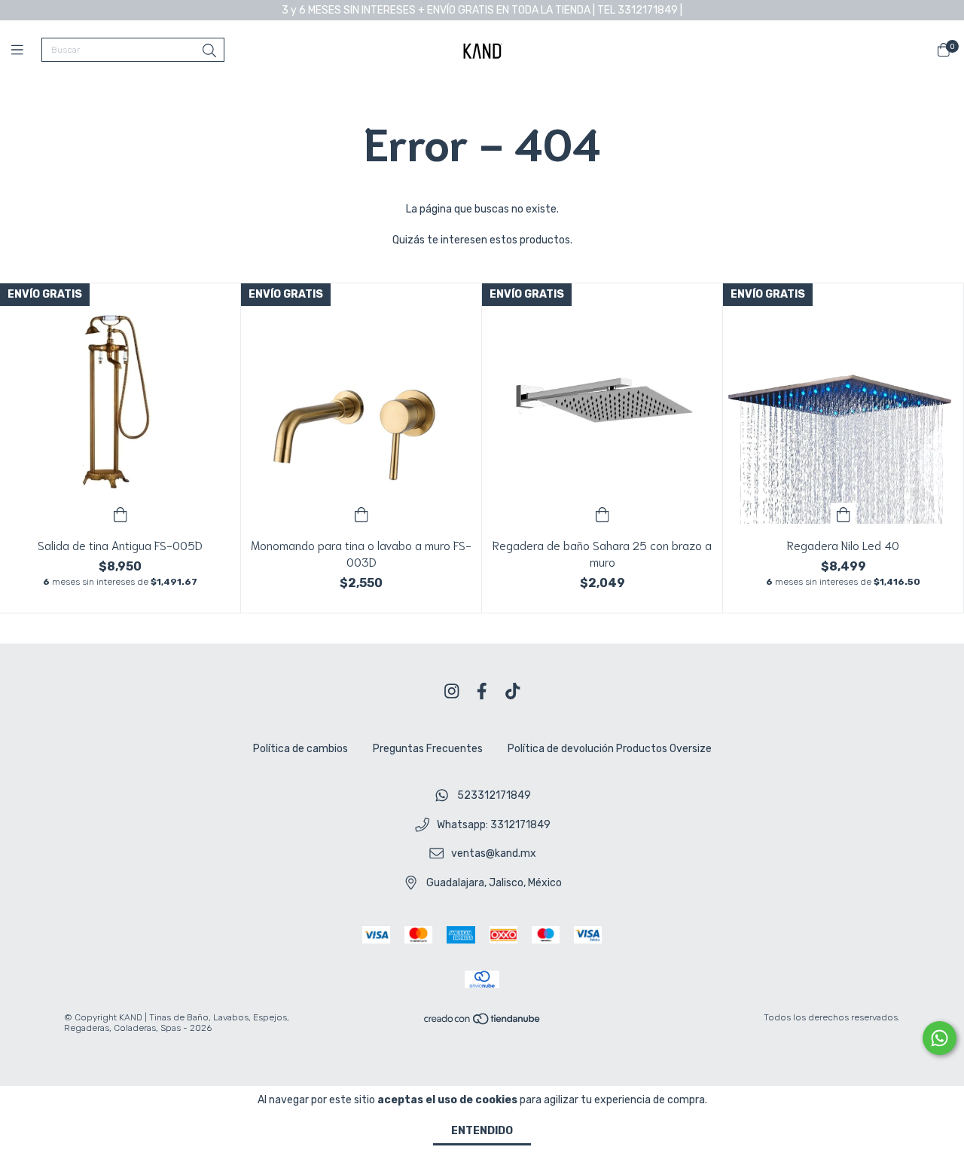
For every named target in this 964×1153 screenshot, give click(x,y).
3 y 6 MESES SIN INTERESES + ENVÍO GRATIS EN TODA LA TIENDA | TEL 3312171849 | (482, 10)
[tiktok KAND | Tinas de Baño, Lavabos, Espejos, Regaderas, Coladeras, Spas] (513, 691)
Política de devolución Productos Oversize (610, 748)
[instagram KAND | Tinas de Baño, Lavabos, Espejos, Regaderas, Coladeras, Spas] (452, 691)
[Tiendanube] (483, 1022)
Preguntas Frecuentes (428, 748)
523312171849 (494, 795)
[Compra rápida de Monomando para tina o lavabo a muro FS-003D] (361, 513)
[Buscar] (209, 51)
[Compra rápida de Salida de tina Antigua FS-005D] (120, 513)
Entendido (482, 1130)
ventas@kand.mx (493, 854)
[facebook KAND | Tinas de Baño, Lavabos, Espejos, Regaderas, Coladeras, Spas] (482, 691)
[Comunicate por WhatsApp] (939, 1038)
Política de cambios (300, 748)
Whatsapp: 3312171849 (494, 824)
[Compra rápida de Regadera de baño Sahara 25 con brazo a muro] (602, 513)
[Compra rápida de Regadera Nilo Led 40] (843, 513)
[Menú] (26, 50)
